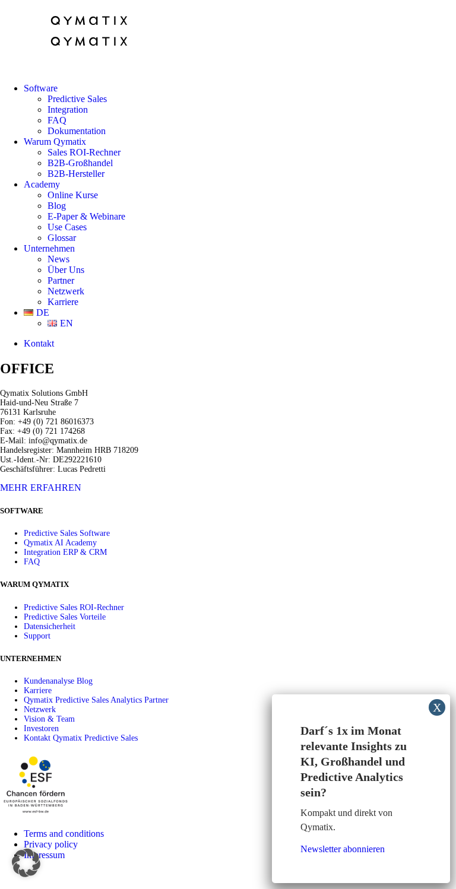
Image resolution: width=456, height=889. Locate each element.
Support (37, 635)
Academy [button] (42, 184)
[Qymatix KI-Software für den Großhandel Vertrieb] (228, 37)
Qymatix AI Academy (60, 542)
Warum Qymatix (55, 141)
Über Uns (66, 270)
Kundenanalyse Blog (58, 681)
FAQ (57, 120)
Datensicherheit (49, 626)
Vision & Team (49, 719)
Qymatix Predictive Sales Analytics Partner (96, 700)
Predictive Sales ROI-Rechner (74, 607)
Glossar (62, 238)
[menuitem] (240, 109)
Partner (61, 280)
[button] (26, 863)
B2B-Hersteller (76, 174)
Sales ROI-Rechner (84, 152)
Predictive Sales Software (67, 533)
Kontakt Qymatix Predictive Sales (81, 738)
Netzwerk (66, 291)
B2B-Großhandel (80, 163)
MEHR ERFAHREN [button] (40, 487)
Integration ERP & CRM (65, 552)
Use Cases (67, 227)
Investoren (41, 728)
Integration (68, 109)
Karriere (63, 302)
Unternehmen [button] (49, 248)
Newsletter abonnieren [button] (342, 849)
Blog (57, 206)
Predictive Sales (77, 99)
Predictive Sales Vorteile (65, 616)
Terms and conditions (64, 833)
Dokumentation (77, 131)
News (58, 259)
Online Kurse (73, 195)
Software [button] (41, 88)
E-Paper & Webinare (86, 216)
